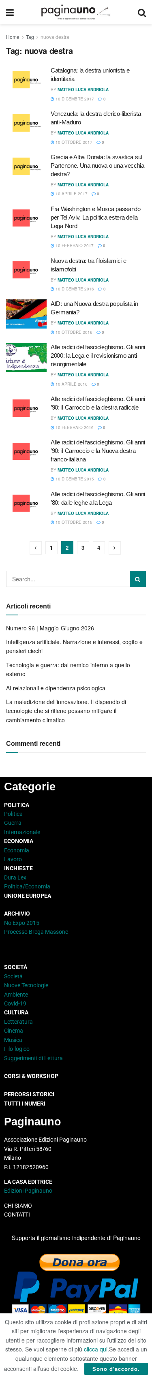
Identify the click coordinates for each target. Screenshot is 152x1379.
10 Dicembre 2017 (74, 99)
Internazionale (22, 832)
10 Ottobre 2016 (73, 332)
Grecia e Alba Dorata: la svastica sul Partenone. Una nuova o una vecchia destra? (97, 165)
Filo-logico (17, 1049)
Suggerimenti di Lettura (33, 1058)
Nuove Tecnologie (26, 985)
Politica (13, 814)
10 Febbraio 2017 (74, 245)
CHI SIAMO (18, 1205)
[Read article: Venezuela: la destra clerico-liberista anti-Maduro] (26, 124)
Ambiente (16, 994)
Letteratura (18, 1021)
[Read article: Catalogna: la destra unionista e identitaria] (26, 80)
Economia (16, 850)
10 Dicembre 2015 (74, 479)
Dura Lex (15, 877)
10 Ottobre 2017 (73, 142)
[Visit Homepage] (76, 12)
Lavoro (13, 859)
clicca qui (95, 1349)
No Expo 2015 (21, 923)
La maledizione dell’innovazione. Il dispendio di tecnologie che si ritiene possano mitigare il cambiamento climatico (66, 711)
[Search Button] (142, 12)
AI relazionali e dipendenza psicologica (55, 688)
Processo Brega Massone (36, 932)
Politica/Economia (27, 886)
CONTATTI (17, 1214)
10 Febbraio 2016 (74, 427)
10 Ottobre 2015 (73, 522)
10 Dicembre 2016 (74, 289)
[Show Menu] (10, 12)
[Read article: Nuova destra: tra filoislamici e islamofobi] (26, 271)
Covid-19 (15, 1003)
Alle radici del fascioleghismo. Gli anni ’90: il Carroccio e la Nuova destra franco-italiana (98, 451)
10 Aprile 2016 (71, 384)
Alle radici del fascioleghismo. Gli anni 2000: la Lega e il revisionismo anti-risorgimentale (98, 355)
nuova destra (55, 36)
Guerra (12, 823)
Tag (30, 36)
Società (13, 976)
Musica (13, 1040)
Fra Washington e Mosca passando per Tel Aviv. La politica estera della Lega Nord (96, 217)
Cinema (13, 1030)
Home (12, 36)
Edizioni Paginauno (29, 1190)
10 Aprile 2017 (71, 193)
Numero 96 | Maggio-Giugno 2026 (50, 628)
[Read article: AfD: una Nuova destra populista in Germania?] (26, 314)
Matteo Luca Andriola (83, 89)
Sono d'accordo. (116, 1369)
